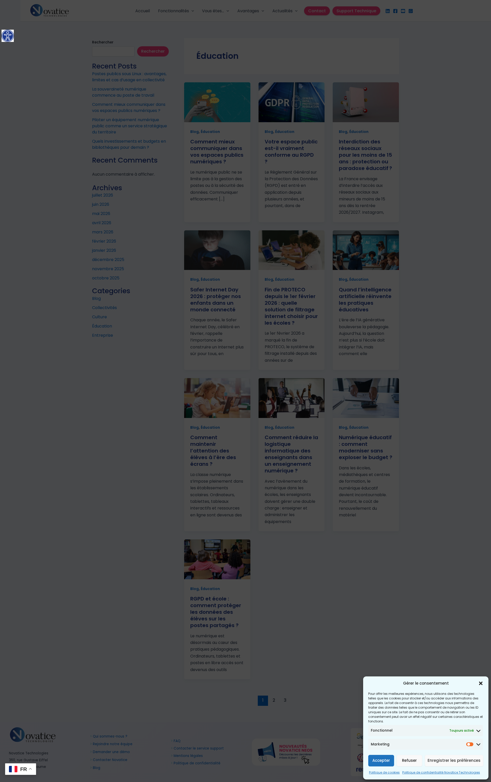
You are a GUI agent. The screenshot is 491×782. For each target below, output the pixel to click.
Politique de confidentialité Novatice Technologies (441, 772)
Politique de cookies (384, 772)
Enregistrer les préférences (454, 760)
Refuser (409, 760)
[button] (480, 683)
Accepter (381, 760)
